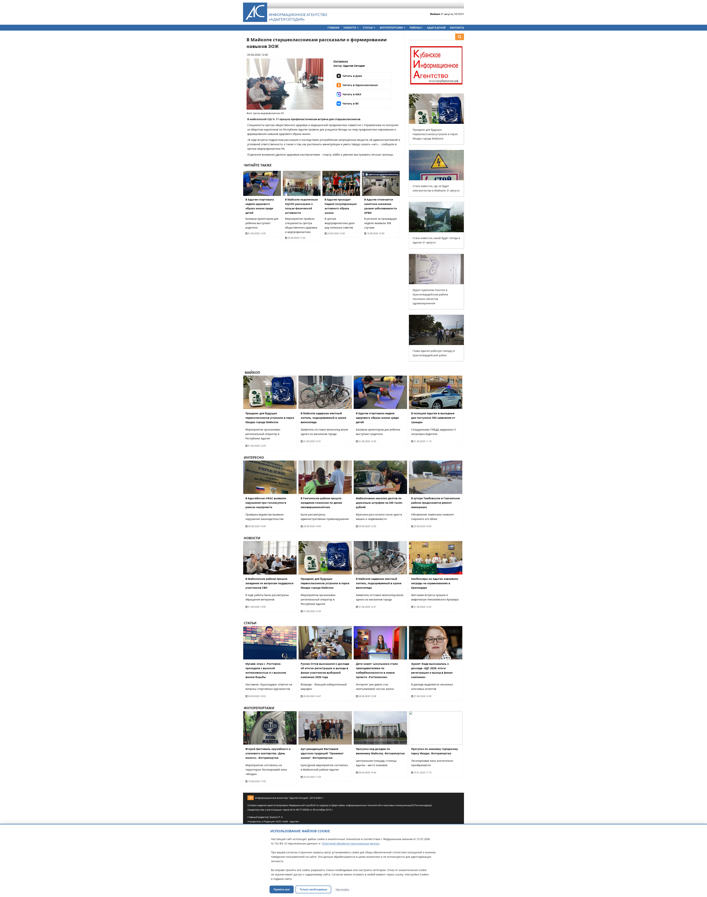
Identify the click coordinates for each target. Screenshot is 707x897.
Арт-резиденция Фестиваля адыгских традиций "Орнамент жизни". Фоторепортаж (322, 753)
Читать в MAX (351, 94)
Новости (350, 27)
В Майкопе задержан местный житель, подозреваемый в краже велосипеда (323, 418)
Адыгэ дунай (436, 27)
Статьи (368, 27)
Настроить (342, 889)
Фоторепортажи (391, 27)
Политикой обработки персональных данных (350, 843)
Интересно (340, 61)
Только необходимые (313, 889)
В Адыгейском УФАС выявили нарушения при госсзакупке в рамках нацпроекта (265, 503)
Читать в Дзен (352, 76)
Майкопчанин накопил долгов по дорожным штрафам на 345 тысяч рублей (379, 503)
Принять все (282, 889)
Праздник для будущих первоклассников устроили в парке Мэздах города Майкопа (435, 134)
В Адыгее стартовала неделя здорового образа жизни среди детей (377, 418)
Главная (333, 27)
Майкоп (252, 372)
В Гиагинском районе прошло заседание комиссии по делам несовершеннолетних (321, 503)
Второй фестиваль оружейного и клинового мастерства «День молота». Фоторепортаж (268, 753)
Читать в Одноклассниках (360, 85)
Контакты (457, 27)
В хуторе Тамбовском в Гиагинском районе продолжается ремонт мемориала (435, 503)
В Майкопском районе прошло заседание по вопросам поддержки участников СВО (269, 583)
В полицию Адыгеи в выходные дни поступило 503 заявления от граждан (433, 418)
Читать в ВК (350, 103)
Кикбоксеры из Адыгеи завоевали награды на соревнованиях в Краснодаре (434, 583)
